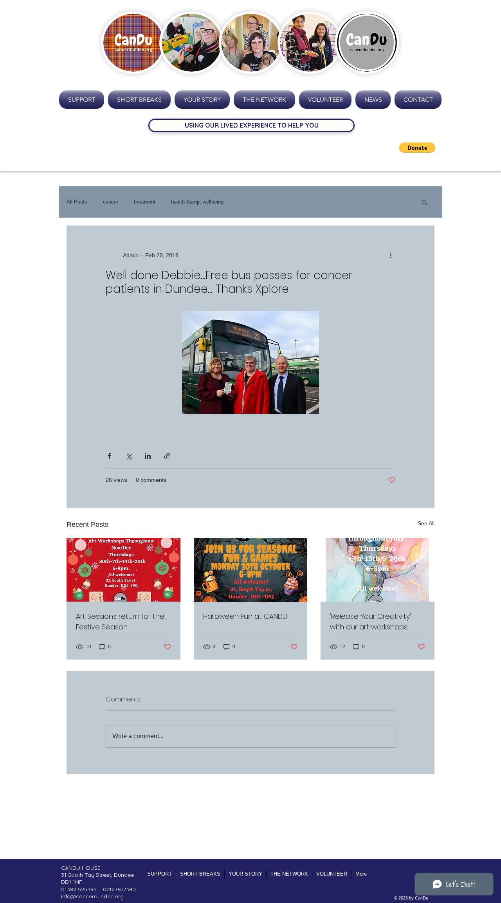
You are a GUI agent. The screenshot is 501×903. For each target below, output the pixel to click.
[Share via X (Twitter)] (128, 456)
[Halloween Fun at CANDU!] (251, 570)
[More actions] (390, 255)
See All (426, 523)
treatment (144, 202)
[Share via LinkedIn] (147, 456)
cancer (110, 202)
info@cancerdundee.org (92, 896)
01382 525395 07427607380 (98, 889)
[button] (417, 147)
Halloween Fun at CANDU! (246, 616)
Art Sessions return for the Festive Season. (120, 621)
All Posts (77, 202)
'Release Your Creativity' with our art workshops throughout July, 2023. (370, 621)
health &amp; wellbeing (197, 202)
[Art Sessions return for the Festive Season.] (123, 570)
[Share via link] (167, 456)
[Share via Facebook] (109, 456)
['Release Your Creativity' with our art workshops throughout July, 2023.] (377, 570)
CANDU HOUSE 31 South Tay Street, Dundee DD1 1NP (97, 874)
